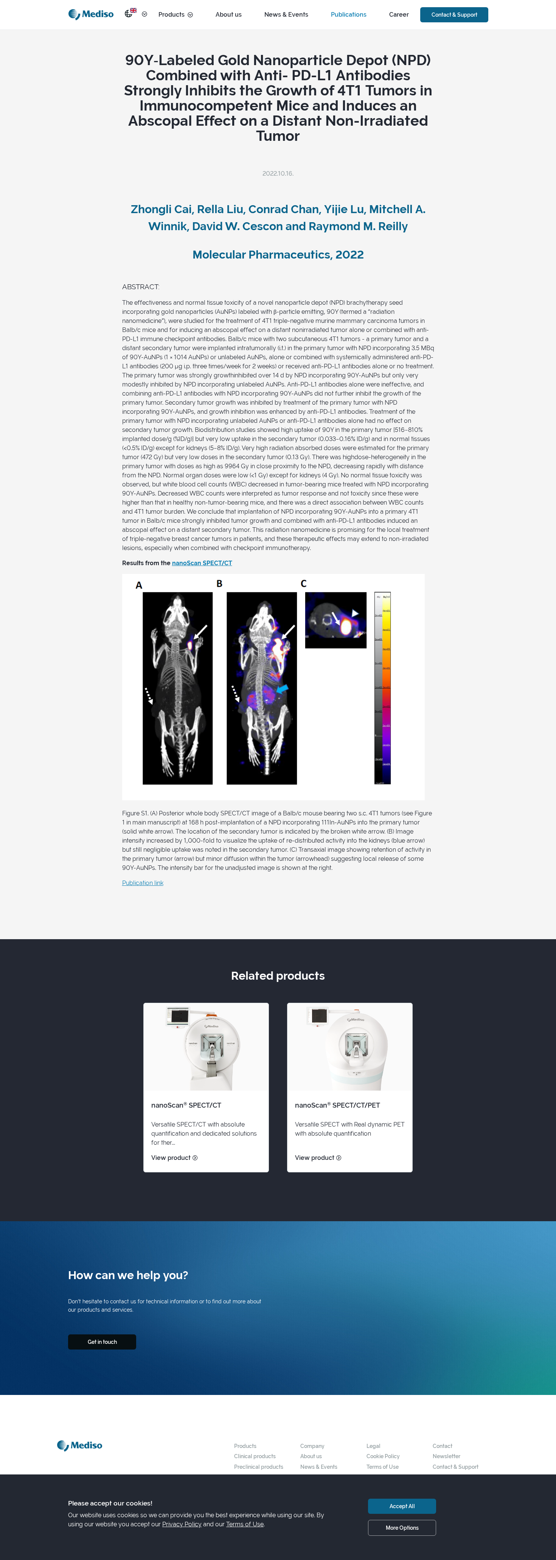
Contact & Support (454, 14)
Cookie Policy (383, 1456)
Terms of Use (383, 1466)
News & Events (286, 14)
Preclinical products (258, 1466)
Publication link (142, 883)
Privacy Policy (182, 1524)
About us (229, 14)
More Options (402, 1527)
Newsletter (446, 1456)
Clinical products (255, 1456)
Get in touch (102, 1342)
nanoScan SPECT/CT (202, 563)
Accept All (402, 1506)
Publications (349, 14)
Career (399, 14)
